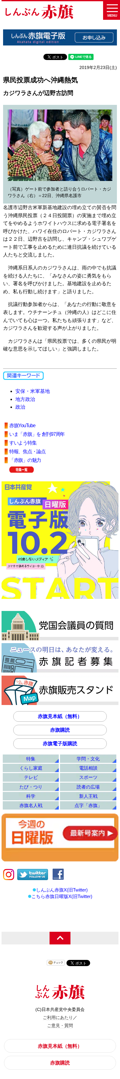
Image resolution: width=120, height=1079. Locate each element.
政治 (20, 407)
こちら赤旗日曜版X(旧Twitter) (61, 896)
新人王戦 (88, 796)
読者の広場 (88, 786)
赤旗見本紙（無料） (60, 716)
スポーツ (88, 777)
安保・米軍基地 (32, 391)
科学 (30, 796)
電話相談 (88, 768)
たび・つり (30, 786)
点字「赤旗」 (88, 805)
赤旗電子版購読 (60, 743)
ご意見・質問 (60, 1025)
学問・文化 (88, 758)
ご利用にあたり (58, 1017)
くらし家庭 (30, 768)
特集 (30, 758)
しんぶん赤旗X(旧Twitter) (62, 889)
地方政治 (25, 399)
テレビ (31, 777)
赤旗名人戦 (30, 805)
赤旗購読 (60, 730)
